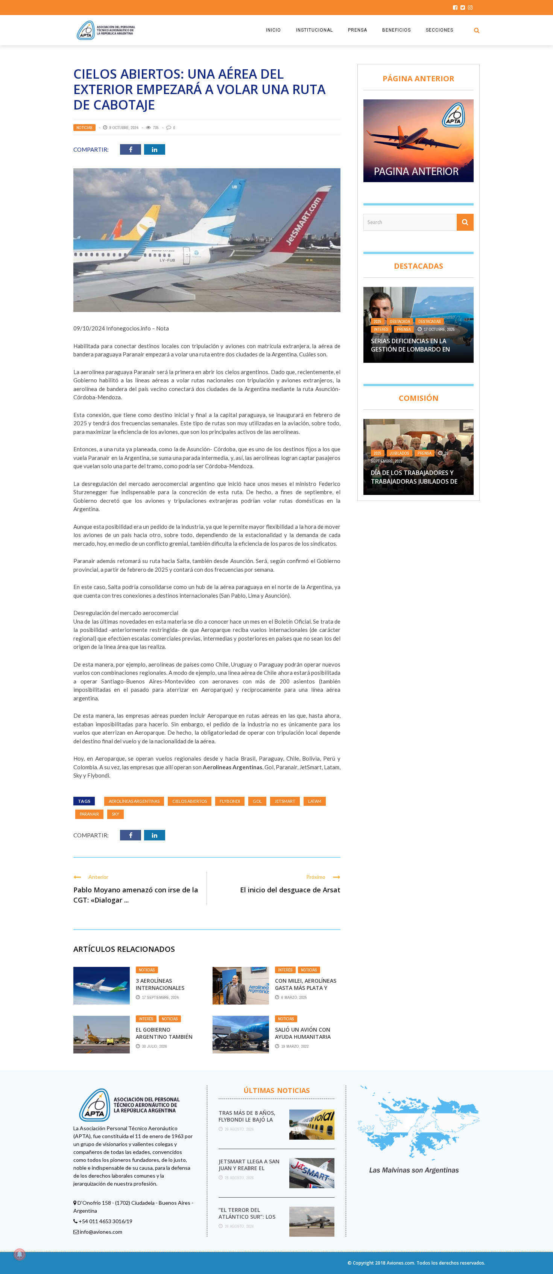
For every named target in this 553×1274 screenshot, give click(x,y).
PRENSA (357, 30)
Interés (285, 970)
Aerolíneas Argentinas (134, 801)
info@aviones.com (101, 1231)
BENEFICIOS (396, 30)
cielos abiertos (189, 801)
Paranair (89, 813)
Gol (257, 801)
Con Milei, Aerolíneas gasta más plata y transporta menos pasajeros (305, 991)
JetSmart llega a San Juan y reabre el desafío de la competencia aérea (249, 1172)
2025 (377, 321)
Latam (314, 801)
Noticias (84, 127)
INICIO (273, 30)
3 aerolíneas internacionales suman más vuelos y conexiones (165, 991)
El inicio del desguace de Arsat (290, 889)
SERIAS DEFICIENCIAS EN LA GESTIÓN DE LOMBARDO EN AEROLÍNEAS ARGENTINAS (410, 349)
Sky (115, 813)
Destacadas (429, 321)
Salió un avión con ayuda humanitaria (303, 1033)
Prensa (404, 329)
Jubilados (399, 453)
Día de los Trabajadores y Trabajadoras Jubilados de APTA (414, 481)
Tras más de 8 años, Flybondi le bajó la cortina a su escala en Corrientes (247, 1123)
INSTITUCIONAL (314, 30)
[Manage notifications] (20, 1254)
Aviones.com (400, 1263)
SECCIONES (439, 30)
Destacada (400, 321)
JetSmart (285, 801)
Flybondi (230, 801)
